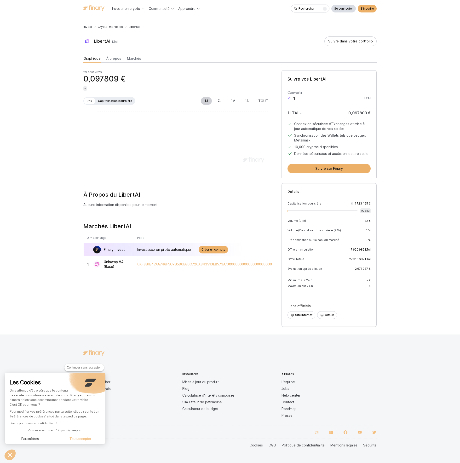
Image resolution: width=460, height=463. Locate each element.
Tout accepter (80, 439)
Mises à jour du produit (200, 382)
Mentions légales (343, 445)
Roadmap (289, 409)
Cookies (256, 445)
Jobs (285, 389)
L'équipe (288, 382)
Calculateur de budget (200, 409)
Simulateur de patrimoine (202, 402)
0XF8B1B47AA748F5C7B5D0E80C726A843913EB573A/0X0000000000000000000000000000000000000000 (227, 264)
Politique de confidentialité (303, 445)
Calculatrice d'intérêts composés (208, 395)
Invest (87, 27)
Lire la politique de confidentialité (33, 423)
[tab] (92, 59)
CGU (272, 445)
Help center (291, 395)
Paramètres (30, 439)
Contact (288, 402)
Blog (186, 389)
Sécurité (370, 445)
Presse (287, 415)
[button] (10, 455)
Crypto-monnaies (110, 27)
